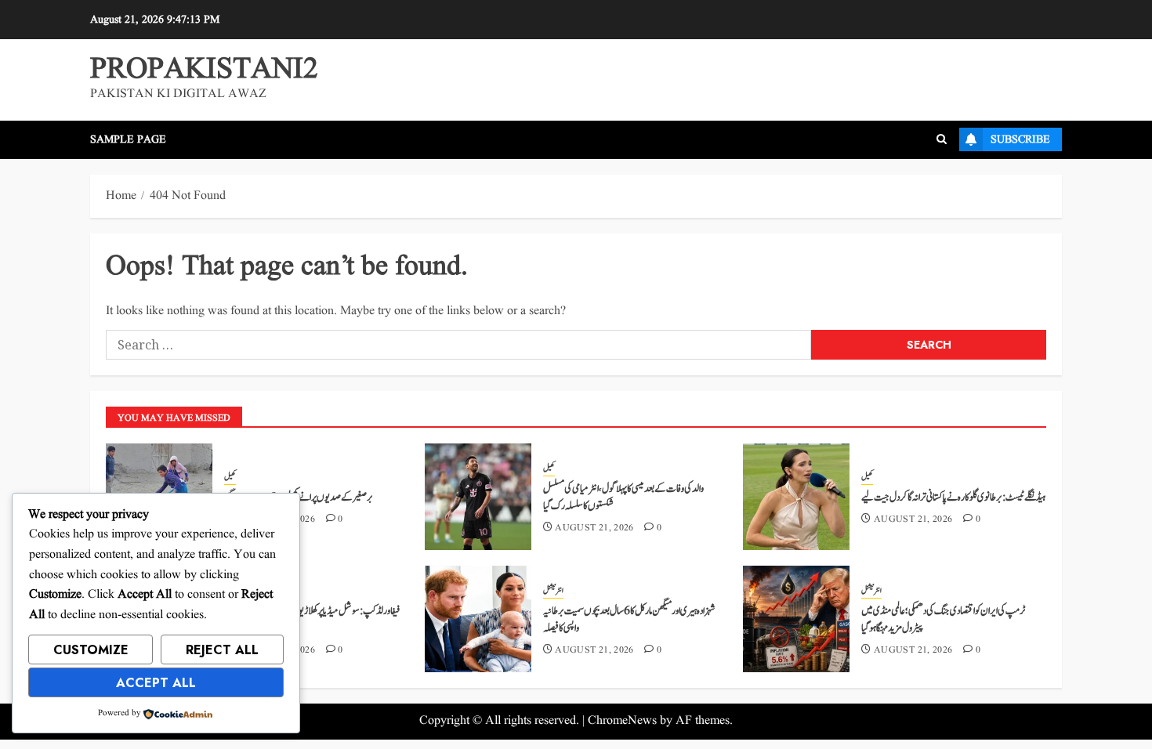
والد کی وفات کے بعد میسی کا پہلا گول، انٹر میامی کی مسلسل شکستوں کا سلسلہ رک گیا (623, 497)
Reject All (222, 650)
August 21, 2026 (594, 528)
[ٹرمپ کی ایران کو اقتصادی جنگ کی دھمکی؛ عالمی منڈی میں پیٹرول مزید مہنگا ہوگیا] (796, 619)
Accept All (156, 683)
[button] (941, 139)
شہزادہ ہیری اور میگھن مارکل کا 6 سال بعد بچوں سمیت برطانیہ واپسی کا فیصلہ (629, 619)
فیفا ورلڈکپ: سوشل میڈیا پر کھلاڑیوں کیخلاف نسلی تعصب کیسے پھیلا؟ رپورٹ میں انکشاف (312, 619)
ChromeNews (622, 720)
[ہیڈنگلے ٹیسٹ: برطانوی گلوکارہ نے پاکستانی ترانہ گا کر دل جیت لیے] (796, 496)
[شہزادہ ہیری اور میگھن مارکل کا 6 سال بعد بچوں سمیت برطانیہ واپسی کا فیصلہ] (478, 619)
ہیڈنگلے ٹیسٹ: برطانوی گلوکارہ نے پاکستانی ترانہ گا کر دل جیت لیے (953, 497)
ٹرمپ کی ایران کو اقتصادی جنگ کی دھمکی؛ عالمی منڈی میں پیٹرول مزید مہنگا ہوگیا (943, 619)
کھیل (230, 477)
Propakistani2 (204, 70)
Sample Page (128, 139)
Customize (91, 650)
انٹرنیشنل (553, 590)
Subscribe (1020, 139)
